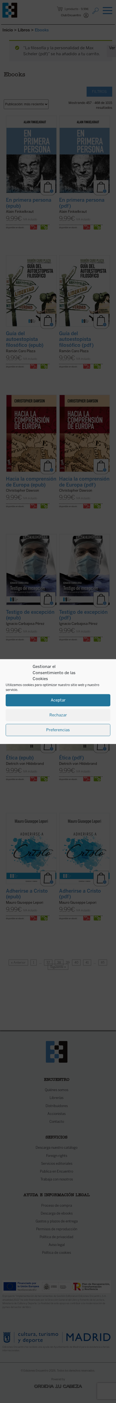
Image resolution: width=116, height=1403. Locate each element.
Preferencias (58, 729)
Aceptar (58, 700)
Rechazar (58, 715)
